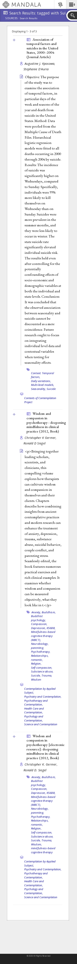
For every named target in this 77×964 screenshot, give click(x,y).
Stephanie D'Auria (36, 69)
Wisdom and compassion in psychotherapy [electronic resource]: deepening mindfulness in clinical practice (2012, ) (46, 747)
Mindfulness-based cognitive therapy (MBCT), (43, 636)
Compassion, (39, 624)
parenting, (37, 648)
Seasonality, (38, 389)
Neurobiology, (40, 644)
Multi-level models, (42, 385)
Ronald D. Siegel (35, 770)
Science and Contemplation (40, 724)
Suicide (51, 389)
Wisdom (36, 679)
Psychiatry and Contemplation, (42, 696)
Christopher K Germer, (41, 438)
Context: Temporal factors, (42, 375)
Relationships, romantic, (40, 658)
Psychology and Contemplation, (33, 718)
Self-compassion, (41, 667)
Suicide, (36, 675)
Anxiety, (36, 612)
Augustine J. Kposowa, (40, 64)
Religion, (36, 663)
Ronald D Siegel (35, 443)
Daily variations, (41, 381)
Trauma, (46, 675)
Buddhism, (49, 612)
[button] (71, 4)
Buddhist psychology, (38, 618)
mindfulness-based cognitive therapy (43, 850)
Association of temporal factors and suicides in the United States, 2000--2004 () (42, 48)
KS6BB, (51, 628)
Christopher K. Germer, (41, 764)
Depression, (38, 628)
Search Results (28, 18)
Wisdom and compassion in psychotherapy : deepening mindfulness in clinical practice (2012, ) (46, 422)
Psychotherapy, (40, 652)
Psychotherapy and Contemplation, (36, 703)
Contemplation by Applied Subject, (40, 691)
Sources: (12, 18)
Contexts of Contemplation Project (40, 400)
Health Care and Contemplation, (34, 710)
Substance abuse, (42, 671)
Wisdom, (36, 844)
